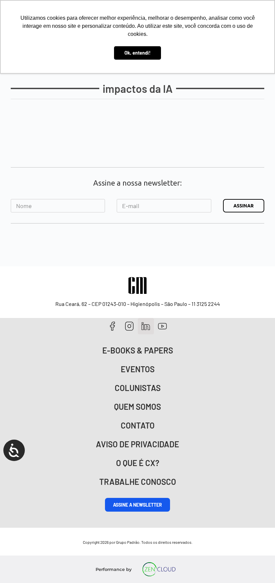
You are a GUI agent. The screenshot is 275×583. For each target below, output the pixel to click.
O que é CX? (137, 463)
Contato (138, 425)
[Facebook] (112, 326)
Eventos (138, 369)
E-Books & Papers (137, 350)
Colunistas (138, 388)
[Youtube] (162, 326)
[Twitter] (146, 326)
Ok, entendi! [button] (137, 53)
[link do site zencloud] (159, 569)
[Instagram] (129, 326)
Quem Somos (137, 406)
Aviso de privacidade (137, 444)
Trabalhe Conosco (137, 482)
